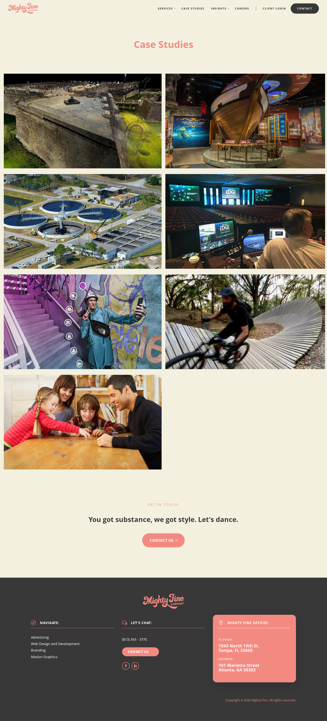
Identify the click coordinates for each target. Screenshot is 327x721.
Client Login (274, 8)
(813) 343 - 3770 (134, 639)
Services (165, 8)
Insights (219, 8)
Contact (304, 8)
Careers (242, 8)
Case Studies (192, 8)
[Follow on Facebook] (126, 666)
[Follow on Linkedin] (135, 666)
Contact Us (161, 540)
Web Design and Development (55, 643)
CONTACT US (138, 651)
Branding (38, 650)
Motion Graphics (44, 657)
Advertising (40, 637)
